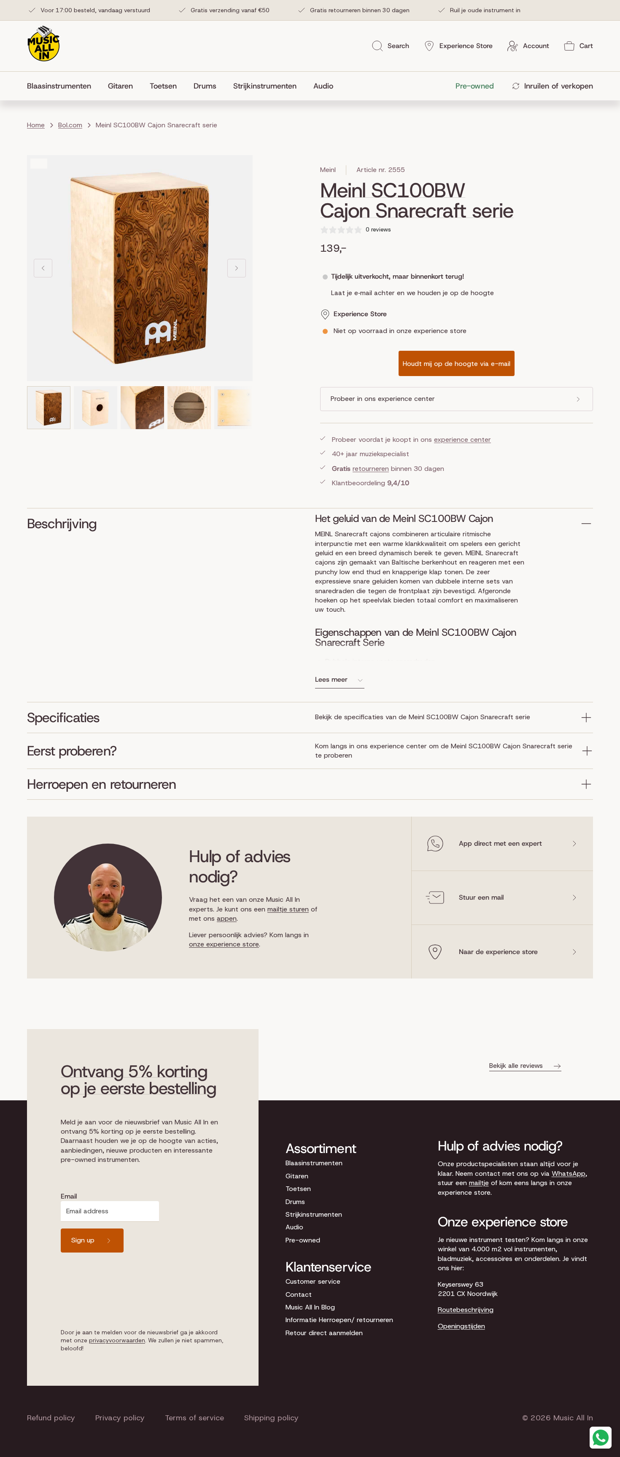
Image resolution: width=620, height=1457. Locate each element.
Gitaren (297, 1176)
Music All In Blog (310, 1307)
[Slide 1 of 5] (48, 408)
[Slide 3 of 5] (142, 408)
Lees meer (331, 679)
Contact (299, 1294)
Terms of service (194, 1418)
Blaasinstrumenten (314, 1163)
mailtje (479, 1182)
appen (227, 918)
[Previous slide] (43, 268)
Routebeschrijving (465, 1309)
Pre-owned (303, 1240)
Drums (295, 1201)
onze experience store (224, 944)
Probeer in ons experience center (383, 398)
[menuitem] (63, 86)
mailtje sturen (288, 909)
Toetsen (298, 1188)
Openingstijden (461, 1326)
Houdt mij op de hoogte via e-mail (456, 363)
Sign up (82, 1240)
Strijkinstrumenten (314, 1214)
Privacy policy (120, 1418)
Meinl (328, 169)
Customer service (313, 1281)
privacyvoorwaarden (117, 1340)
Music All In (573, 1418)
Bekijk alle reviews (516, 1065)
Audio (294, 1227)
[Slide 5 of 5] (236, 408)
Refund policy (51, 1418)
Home (36, 125)
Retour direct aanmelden (324, 1332)
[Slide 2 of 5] (95, 408)
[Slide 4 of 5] (189, 408)
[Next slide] (236, 268)
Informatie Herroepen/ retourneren (339, 1319)
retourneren (371, 468)
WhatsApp (568, 1173)
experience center (462, 439)
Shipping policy (271, 1418)
